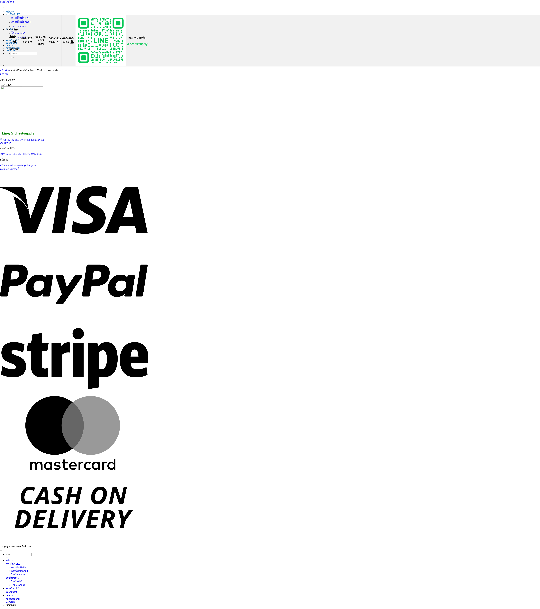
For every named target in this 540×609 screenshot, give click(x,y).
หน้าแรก (10, 12)
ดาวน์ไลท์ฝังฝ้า (20, 17)
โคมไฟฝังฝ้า (18, 32)
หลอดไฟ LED (12, 588)
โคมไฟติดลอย (19, 37)
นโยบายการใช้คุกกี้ (9, 169)
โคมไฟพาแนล (19, 26)
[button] (4, 74)
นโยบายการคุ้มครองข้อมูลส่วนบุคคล (18, 165)
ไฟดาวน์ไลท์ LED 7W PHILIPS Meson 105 (21, 154)
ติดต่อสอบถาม (13, 599)
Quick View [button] (5, 143)
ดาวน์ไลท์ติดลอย (21, 22)
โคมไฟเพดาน (12, 578)
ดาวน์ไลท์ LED (13, 14)
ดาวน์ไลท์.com (7, 2)
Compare (10, 602)
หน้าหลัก (4, 70)
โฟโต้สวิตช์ (11, 592)
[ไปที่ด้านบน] (1, 550)
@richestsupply (137, 44)
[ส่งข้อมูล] (12, 57)
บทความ (10, 45)
